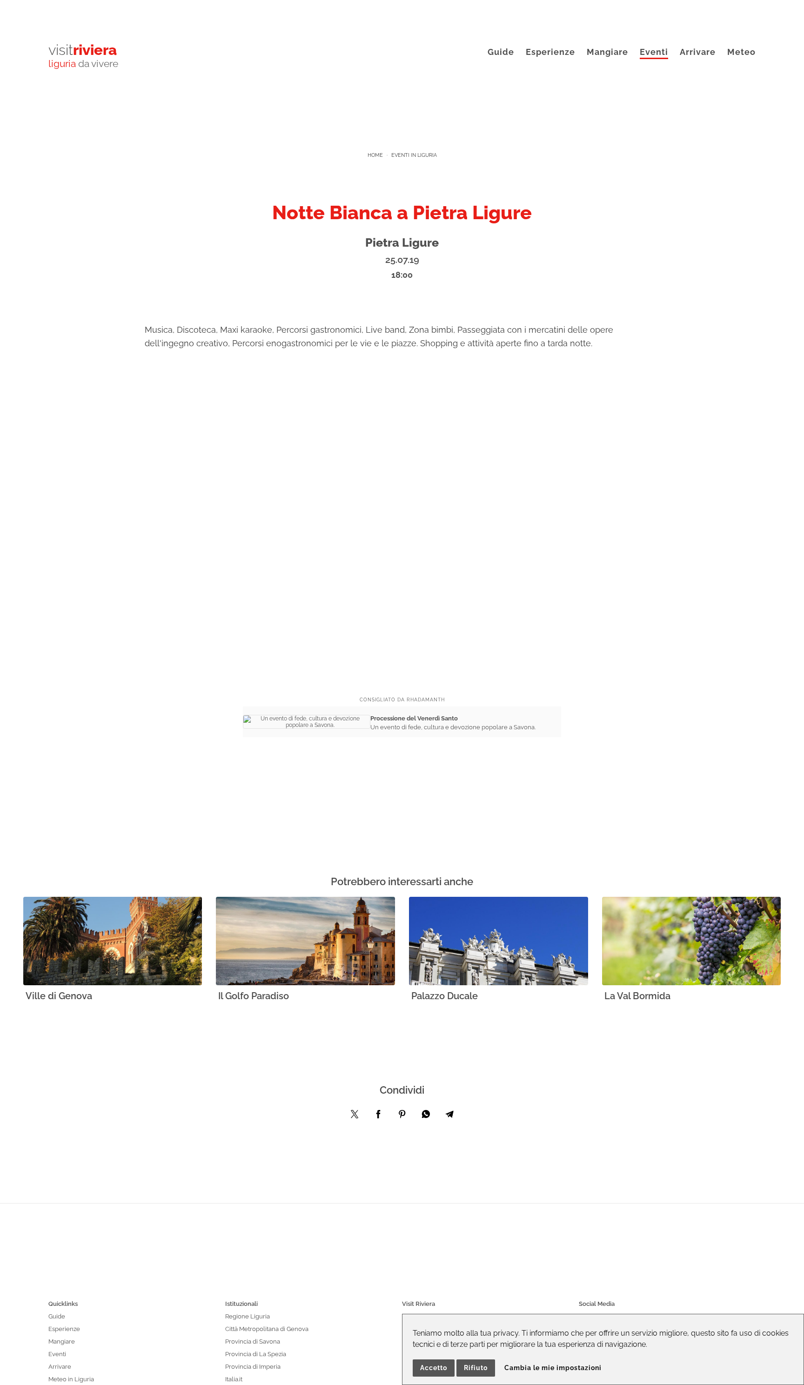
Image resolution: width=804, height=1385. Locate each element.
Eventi (654, 52)
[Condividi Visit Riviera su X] (354, 1116)
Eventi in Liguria (414, 155)
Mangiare (607, 52)
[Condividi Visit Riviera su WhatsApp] (426, 1116)
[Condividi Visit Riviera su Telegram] (449, 1116)
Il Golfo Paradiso (253, 996)
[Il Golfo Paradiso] (305, 942)
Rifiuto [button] (476, 1368)
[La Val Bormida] (691, 942)
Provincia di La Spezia (255, 1354)
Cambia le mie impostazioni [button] (553, 1368)
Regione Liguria (247, 1316)
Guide (501, 52)
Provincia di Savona (252, 1341)
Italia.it (233, 1379)
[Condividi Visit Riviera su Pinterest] (402, 1116)
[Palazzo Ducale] (498, 942)
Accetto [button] (433, 1368)
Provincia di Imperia (253, 1366)
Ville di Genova (59, 996)
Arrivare (698, 52)
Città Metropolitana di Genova (266, 1328)
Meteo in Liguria (71, 1379)
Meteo (741, 52)
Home (375, 155)
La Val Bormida (637, 996)
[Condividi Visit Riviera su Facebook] (378, 1116)
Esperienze (550, 52)
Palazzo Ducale (444, 996)
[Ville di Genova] (112, 942)
